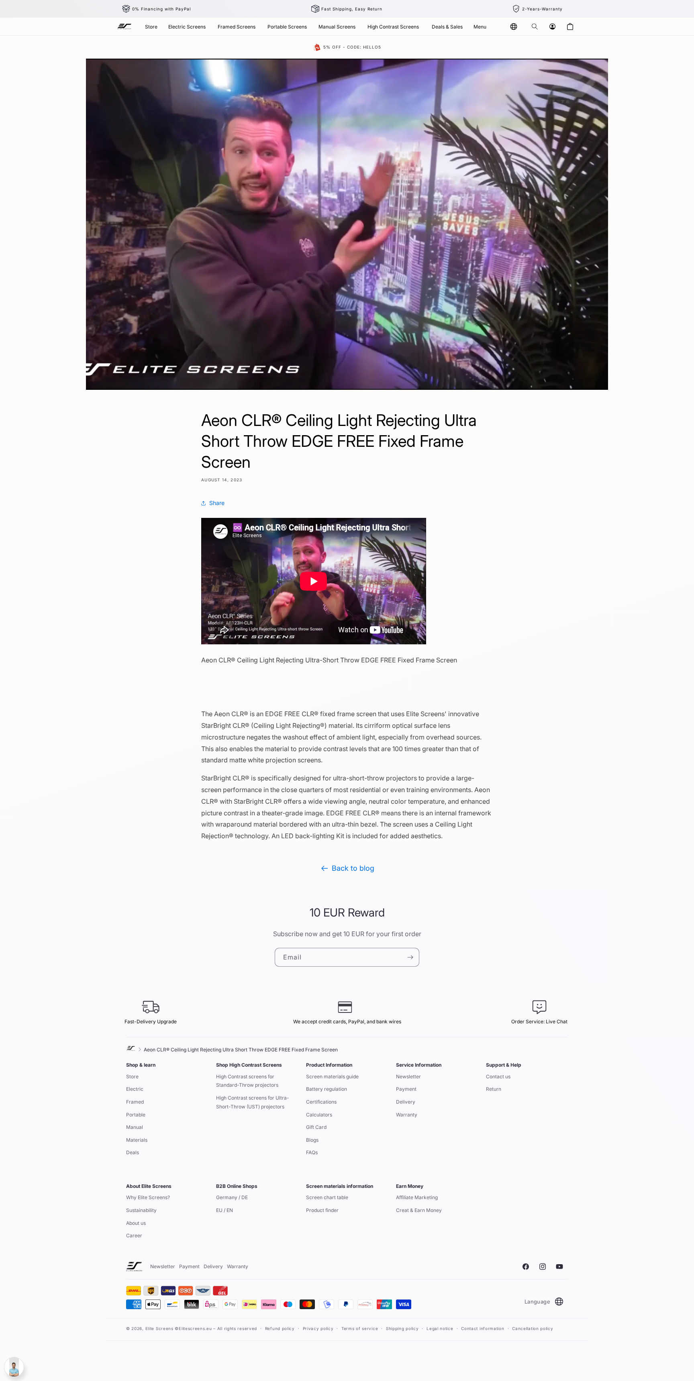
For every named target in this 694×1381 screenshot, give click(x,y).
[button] (534, 26)
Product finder (322, 1210)
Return (493, 1089)
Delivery (405, 1102)
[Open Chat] (14, 1367)
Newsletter (408, 1076)
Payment (406, 1089)
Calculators (319, 1115)
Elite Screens (159, 1328)
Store (132, 1076)
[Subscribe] (410, 957)
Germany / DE (232, 1197)
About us (136, 1223)
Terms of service (359, 1328)
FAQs (312, 1152)
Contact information (482, 1328)
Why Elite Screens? (148, 1197)
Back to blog (353, 868)
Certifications (321, 1102)
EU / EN (224, 1210)
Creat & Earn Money (419, 1210)
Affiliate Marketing (417, 1197)
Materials (136, 1140)
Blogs (312, 1140)
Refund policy (280, 1328)
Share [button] (217, 502)
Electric (134, 1089)
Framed (135, 1102)
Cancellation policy (532, 1328)
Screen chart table (327, 1197)
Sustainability (141, 1210)
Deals (132, 1152)
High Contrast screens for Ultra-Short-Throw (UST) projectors (252, 1102)
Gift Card (316, 1127)
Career (134, 1235)
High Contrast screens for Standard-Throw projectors (247, 1080)
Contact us (498, 1076)
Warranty (406, 1115)
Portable (135, 1115)
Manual (134, 1127)
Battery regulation (326, 1089)
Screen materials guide (332, 1076)
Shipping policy (402, 1328)
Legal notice (440, 1328)
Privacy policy (318, 1328)
